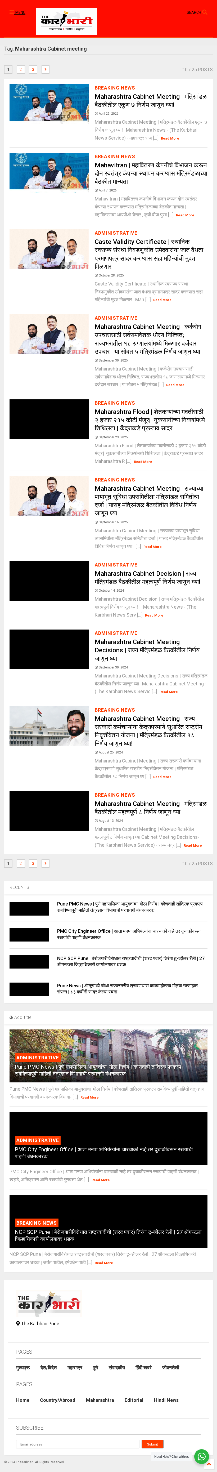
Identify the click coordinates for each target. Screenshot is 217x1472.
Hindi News (166, 1400)
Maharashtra (100, 1400)
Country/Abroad (57, 1400)
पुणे (95, 1367)
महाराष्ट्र (74, 1367)
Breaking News (115, 88)
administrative (116, 233)
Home (22, 1400)
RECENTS (19, 887)
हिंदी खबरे (143, 1367)
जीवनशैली (170, 1367)
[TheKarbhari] (64, 22)
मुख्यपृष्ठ (23, 1367)
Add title (22, 1017)
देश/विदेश (48, 1367)
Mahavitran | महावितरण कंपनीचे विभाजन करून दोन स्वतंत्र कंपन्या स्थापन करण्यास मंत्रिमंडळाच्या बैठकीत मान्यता (151, 173)
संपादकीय (117, 1367)
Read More (170, 138)
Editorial (134, 1400)
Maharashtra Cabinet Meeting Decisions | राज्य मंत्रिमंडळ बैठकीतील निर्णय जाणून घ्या (147, 650)
